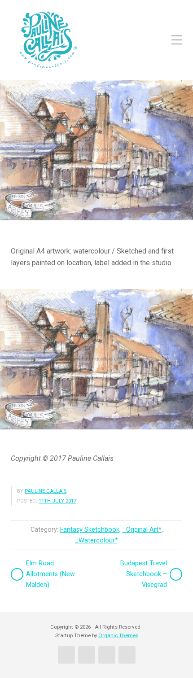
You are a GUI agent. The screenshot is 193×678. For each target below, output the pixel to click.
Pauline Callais (45, 491)
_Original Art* (142, 530)
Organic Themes (118, 635)
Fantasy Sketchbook (89, 530)
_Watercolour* (96, 540)
